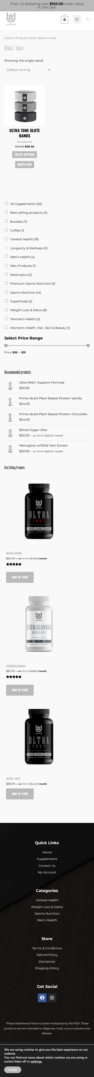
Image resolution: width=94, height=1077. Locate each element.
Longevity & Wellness (29, 248)
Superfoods (21, 301)
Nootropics (21, 274)
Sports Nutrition (25, 292)
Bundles (18, 221)
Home (8, 38)
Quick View (24, 164)
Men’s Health (22, 257)
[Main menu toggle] (77, 19)
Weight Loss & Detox (28, 310)
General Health (24, 239)
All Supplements (26, 204)
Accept (13, 1070)
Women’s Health (25, 319)
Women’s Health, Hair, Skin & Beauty (40, 328)
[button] (88, 19)
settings (36, 1062)
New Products (23, 265)
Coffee (17, 230)
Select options (25, 154)
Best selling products (28, 212)
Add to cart (20, 577)
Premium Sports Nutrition (32, 283)
